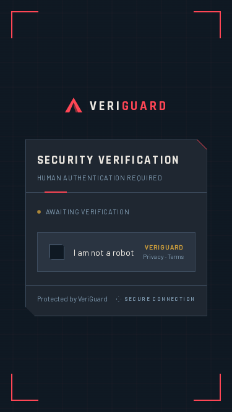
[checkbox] (116, 252)
